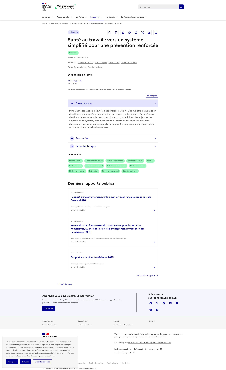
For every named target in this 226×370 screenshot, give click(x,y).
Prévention (93, 171)
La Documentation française (132, 17)
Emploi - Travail (75, 160)
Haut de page (65, 284)
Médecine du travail (77, 171)
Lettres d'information (49, 325)
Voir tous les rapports (146, 275)
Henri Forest (114, 62)
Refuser (25, 361)
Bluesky (150, 309)
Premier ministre (95, 67)
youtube (177, 303)
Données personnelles (78, 363)
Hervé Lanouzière (129, 62)
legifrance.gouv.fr (121, 349)
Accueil (44, 23)
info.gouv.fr (139, 349)
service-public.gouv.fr (123, 353)
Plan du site (125, 363)
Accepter (12, 361)
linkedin (170, 303)
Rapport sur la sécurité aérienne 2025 (92, 257)
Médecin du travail (137, 166)
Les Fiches (80, 17)
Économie (73, 53)
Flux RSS (116, 321)
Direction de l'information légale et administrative (148, 342)
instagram (163, 303)
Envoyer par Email (123, 32)
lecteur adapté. (125, 89)
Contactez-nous (47, 321)
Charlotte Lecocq (85, 62)
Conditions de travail (94, 160)
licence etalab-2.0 (88, 368)
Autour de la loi (63, 17)
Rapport (74, 32)
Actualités (46, 17)
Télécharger (74, 80)
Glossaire (152, 321)
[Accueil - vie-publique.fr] (65, 7)
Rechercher (181, 6)
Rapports (65, 23)
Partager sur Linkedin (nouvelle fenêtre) (149, 32)
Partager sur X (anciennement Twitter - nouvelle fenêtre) (142, 32)
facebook (150, 303)
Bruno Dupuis (101, 62)
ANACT (150, 160)
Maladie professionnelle (116, 166)
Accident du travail (135, 160)
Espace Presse (82, 321)
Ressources (94, 17)
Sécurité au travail (130, 171)
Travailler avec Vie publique (122, 325)
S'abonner (48, 308)
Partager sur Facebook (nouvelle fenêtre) (136, 32)
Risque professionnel (115, 160)
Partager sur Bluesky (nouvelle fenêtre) (155, 32)
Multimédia (110, 17)
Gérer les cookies (42, 361)
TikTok (157, 309)
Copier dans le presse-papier (129, 32)
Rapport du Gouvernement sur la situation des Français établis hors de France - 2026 (111, 198)
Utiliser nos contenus (85, 325)
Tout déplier (152, 95)
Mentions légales (112, 363)
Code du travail (75, 166)
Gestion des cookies (96, 363)
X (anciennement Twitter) (157, 303)
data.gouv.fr (154, 349)
